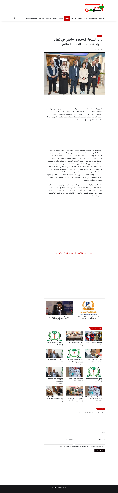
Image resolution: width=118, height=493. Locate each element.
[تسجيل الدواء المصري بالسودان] (74, 372)
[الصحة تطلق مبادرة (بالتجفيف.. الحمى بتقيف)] (54, 353)
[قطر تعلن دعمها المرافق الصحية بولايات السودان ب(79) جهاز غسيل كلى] (54, 391)
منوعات (61, 18)
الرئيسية (101, 18)
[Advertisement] (59, 26)
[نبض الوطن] (93, 8)
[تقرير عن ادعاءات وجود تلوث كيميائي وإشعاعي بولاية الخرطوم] (93, 372)
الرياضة (73, 18)
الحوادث (80, 18)
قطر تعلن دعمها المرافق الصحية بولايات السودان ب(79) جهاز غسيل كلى (55, 398)
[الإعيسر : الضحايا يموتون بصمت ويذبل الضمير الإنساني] (93, 353)
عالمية (55, 18)
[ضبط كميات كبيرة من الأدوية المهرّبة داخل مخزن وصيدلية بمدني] (93, 391)
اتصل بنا (41, 18)
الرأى (86, 18)
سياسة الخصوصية (31, 18)
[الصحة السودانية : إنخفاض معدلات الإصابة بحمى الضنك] (54, 336)
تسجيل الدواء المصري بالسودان (75, 378)
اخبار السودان (93, 18)
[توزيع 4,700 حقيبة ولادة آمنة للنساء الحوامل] (93, 336)
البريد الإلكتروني (101, 439)
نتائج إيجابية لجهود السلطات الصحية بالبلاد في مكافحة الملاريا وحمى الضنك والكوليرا (74, 361)
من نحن (48, 18)
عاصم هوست (57, 490)
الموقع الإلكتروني (69, 439)
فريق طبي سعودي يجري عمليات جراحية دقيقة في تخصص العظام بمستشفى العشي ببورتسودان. (75, 398)
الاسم (103, 432)
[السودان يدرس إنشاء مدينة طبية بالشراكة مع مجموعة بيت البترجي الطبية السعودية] (54, 372)
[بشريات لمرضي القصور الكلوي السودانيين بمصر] (74, 336)
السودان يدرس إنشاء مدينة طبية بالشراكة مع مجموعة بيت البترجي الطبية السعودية (55, 380)
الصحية (99, 36)
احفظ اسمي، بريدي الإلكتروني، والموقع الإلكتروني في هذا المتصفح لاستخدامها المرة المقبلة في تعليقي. (81, 446)
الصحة (67, 18)
